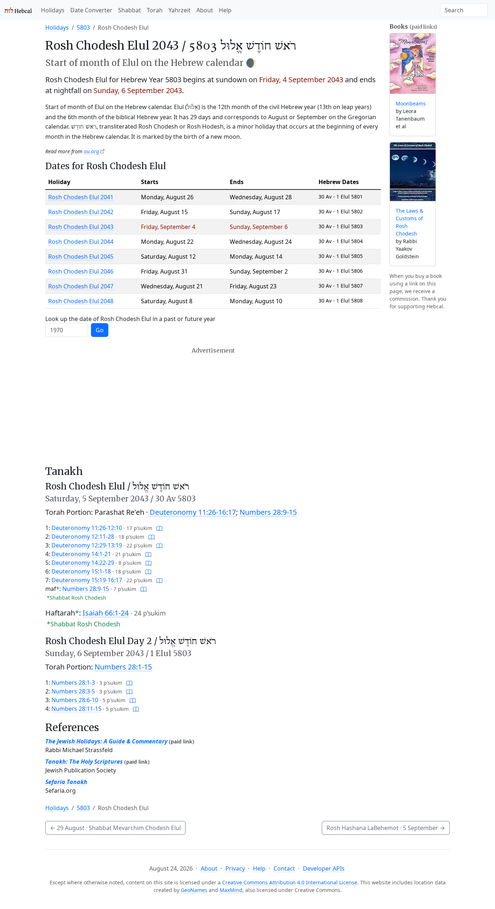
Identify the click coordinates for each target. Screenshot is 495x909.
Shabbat (129, 10)
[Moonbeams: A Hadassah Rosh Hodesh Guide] (413, 63)
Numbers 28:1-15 (123, 667)
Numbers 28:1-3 (73, 683)
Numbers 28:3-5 (73, 691)
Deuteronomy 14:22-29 (82, 563)
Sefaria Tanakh (66, 782)
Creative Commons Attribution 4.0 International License (289, 882)
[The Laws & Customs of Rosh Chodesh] (413, 171)
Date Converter (91, 10)
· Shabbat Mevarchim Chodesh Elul (115, 828)
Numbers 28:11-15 (76, 709)
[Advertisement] (213, 406)
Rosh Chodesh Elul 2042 (80, 212)
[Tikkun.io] (159, 528)
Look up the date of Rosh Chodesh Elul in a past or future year (130, 319)
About (204, 10)
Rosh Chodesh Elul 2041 (80, 197)
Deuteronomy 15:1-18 (81, 571)
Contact (284, 868)
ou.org (91, 151)
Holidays (53, 10)
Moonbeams (411, 103)
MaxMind (231, 890)
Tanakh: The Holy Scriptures (84, 762)
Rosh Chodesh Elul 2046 (80, 271)
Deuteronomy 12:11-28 (82, 537)
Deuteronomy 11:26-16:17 (193, 512)
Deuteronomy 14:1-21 (81, 554)
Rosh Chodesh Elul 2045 (80, 256)
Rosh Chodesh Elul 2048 (80, 301)
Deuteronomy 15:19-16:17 (86, 580)
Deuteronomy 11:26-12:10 (86, 528)
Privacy (235, 868)
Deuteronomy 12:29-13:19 (86, 545)
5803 (83, 28)
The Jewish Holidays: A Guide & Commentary (106, 741)
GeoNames (194, 890)
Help (225, 10)
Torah (155, 10)
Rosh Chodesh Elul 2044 (80, 242)
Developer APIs (324, 868)
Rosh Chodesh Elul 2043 (80, 227)
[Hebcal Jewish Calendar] (18, 10)
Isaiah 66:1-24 (106, 613)
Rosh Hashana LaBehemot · (385, 828)
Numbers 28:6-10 (74, 700)
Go (100, 330)
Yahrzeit (180, 10)
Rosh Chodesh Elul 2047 (80, 286)
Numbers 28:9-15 (268, 512)
